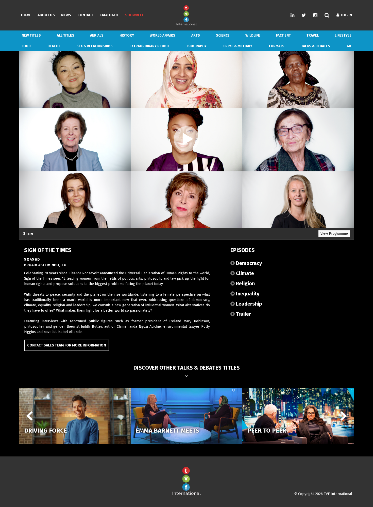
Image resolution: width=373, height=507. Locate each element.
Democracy (248, 263)
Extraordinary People (149, 46)
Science (223, 35)
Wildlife (252, 35)
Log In (345, 15)
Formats (276, 46)
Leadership (248, 304)
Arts (195, 35)
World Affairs (162, 35)
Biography (197, 46)
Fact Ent (283, 35)
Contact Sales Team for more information (66, 345)
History (127, 35)
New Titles (31, 35)
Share (28, 233)
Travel (313, 35)
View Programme (334, 233)
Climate (244, 273)
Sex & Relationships (94, 46)
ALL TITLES (65, 35)
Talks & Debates (315, 46)
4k (349, 46)
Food (26, 46)
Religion (245, 283)
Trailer (243, 314)
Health (53, 46)
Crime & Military (237, 46)
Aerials (97, 35)
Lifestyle (343, 35)
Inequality (247, 294)
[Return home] (186, 494)
